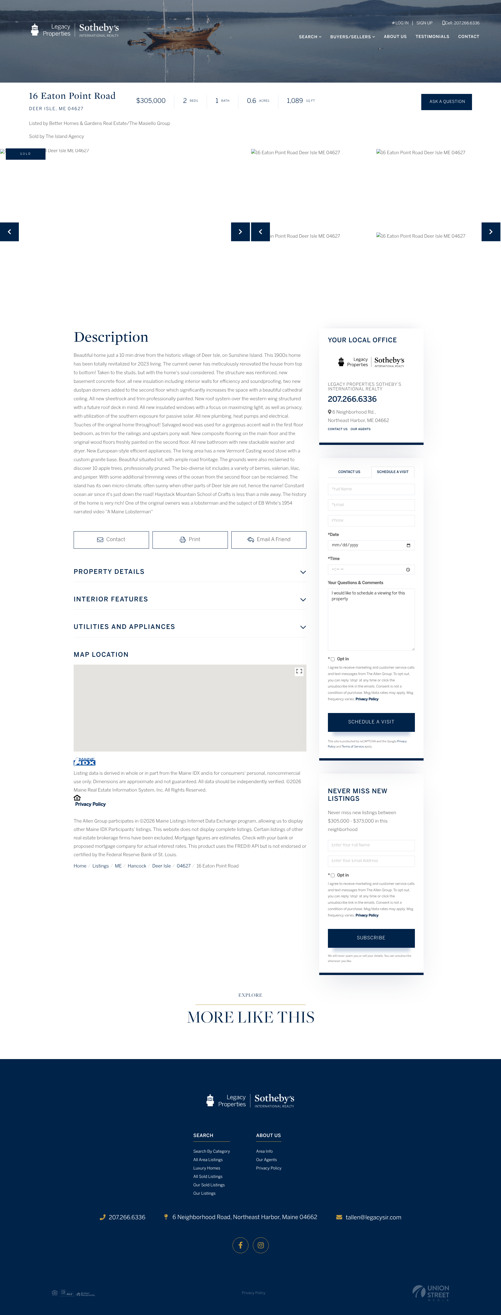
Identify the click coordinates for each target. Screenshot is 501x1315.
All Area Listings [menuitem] (208, 1160)
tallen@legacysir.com (373, 1218)
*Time (334, 559)
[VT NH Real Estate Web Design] (431, 1293)
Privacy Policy (90, 805)
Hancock (137, 866)
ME (118, 866)
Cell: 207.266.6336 (462, 23)
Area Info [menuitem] (264, 1152)
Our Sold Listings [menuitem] (209, 1185)
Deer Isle (161, 866)
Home (80, 866)
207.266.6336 (352, 399)
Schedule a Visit (393, 472)
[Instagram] (261, 1245)
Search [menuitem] (308, 37)
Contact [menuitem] (469, 37)
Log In (402, 23)
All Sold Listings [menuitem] (208, 1177)
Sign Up (424, 23)
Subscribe (371, 938)
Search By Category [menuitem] (211, 1152)
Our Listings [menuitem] (204, 1194)
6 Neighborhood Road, (244, 1217)
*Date (333, 535)
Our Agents (361, 429)
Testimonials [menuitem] (433, 37)
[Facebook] (240, 1245)
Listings (100, 866)
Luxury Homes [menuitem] (206, 1168)
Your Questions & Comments (356, 583)
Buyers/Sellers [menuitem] (350, 37)
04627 (184, 866)
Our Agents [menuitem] (266, 1160)
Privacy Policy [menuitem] (269, 1168)
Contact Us (338, 429)
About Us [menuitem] (395, 37)
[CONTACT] (446, 102)
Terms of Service (353, 746)
